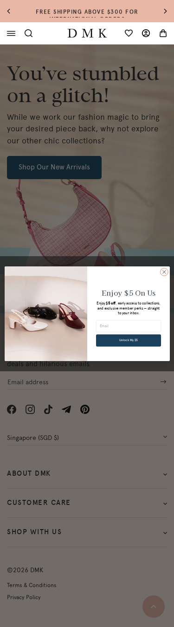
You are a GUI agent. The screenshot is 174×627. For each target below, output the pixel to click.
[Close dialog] (164, 272)
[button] (13, 11)
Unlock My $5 (128, 340)
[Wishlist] (129, 33)
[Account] (146, 33)
